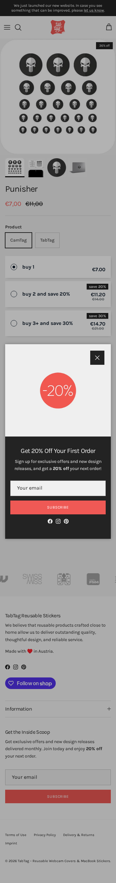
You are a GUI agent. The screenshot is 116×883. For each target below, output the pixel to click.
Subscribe (58, 507)
